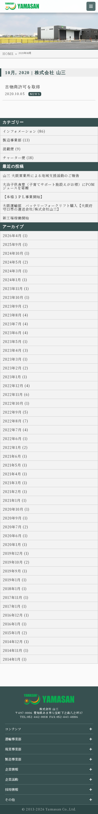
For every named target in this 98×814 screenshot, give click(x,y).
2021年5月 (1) (15, 465)
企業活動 (11, 779)
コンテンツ (13, 728)
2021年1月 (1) (15, 500)
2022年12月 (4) (16, 385)
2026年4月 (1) (15, 235)
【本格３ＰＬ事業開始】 (23, 196)
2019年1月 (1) (15, 579)
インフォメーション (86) (24, 131)
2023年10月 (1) (16, 297)
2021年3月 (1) (15, 482)
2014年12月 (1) (16, 641)
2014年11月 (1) (15, 650)
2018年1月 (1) (15, 588)
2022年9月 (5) (15, 412)
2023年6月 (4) (15, 332)
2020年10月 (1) (16, 509)
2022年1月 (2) (15, 447)
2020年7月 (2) (15, 526)
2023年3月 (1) (15, 359)
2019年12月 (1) (16, 553)
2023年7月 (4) (15, 323)
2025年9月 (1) (15, 244)
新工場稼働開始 (16, 217)
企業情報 (11, 769)
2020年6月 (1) (15, 535)
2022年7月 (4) (15, 429)
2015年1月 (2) (15, 632)
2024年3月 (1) (15, 270)
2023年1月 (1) (15, 376)
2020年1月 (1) (15, 544)
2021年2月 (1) (15, 491)
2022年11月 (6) (16, 394)
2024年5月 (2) (15, 262)
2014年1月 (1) (15, 659)
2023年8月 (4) (15, 314)
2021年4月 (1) (15, 473)
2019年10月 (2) (16, 562)
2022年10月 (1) (16, 403)
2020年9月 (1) (15, 517)
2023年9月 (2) (15, 306)
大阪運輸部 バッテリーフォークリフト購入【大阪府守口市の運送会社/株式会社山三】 (48, 207)
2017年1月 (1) (15, 606)
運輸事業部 (13, 739)
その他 (10, 799)
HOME (8, 53)
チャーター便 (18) (18, 157)
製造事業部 (13, 759)
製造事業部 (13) (16, 139)
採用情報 (11, 789)
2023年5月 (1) (15, 341)
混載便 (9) (12, 148)
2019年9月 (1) (15, 570)
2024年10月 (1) (16, 253)
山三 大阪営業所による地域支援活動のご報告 (41, 175)
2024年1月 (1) (15, 279)
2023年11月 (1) (16, 288)
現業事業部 (13, 749)
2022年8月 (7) (15, 420)
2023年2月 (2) (15, 367)
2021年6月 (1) (15, 456)
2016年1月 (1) (15, 623)
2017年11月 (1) (15, 597)
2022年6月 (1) (15, 438)
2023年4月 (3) (15, 350)
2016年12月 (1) (16, 615)
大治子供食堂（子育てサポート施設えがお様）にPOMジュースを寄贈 (49, 186)
